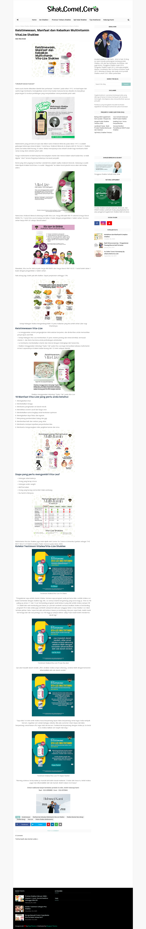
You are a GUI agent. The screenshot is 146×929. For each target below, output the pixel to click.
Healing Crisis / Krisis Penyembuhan (120, 122)
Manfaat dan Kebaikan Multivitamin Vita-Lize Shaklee (48, 817)
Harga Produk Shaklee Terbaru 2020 (101, 122)
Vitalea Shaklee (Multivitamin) (29, 26)
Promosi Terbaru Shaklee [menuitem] (61, 20)
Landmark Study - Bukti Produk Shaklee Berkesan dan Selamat (102, 128)
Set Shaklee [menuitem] (43, 20)
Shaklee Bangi (21, 819)
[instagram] (103, 223)
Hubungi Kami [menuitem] (108, 20)
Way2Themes (32, 926)
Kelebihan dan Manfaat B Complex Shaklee (116, 236)
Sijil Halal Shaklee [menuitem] (80, 20)
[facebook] (97, 223)
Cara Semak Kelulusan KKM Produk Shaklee (120, 118)
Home (17, 26)
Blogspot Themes (51, 926)
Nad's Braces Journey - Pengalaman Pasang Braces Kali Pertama (116, 244)
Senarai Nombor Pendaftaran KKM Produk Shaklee (121, 128)
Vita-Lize (30, 819)
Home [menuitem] (34, 20)
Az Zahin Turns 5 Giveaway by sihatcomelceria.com (114, 253)
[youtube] (109, 223)
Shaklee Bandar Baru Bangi (75, 817)
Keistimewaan (26, 817)
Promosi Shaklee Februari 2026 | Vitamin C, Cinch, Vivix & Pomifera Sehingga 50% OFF (36, 898)
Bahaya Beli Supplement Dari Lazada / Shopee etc (102, 118)
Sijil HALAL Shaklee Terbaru (103, 132)
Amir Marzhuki (20, 39)
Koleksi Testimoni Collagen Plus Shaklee (36, 908)
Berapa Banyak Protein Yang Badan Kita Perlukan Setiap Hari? (37, 916)
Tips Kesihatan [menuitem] (95, 20)
